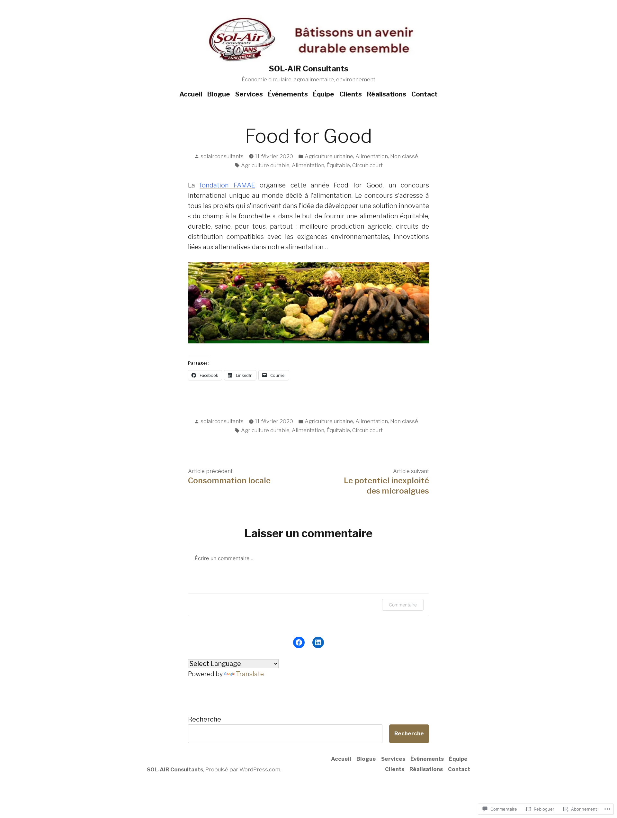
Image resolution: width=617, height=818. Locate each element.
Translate (250, 674)
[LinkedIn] (318, 642)
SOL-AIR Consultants (308, 68)
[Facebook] (299, 642)
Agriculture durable (265, 165)
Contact (424, 94)
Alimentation (371, 156)
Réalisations (386, 94)
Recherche (204, 719)
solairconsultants (222, 156)
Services (249, 94)
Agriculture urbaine (329, 156)
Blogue (218, 94)
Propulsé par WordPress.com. (243, 769)
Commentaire (403, 604)
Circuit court (367, 165)
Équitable (338, 165)
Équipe (323, 94)
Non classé (404, 156)
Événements (288, 94)
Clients (350, 94)
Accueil (190, 94)
